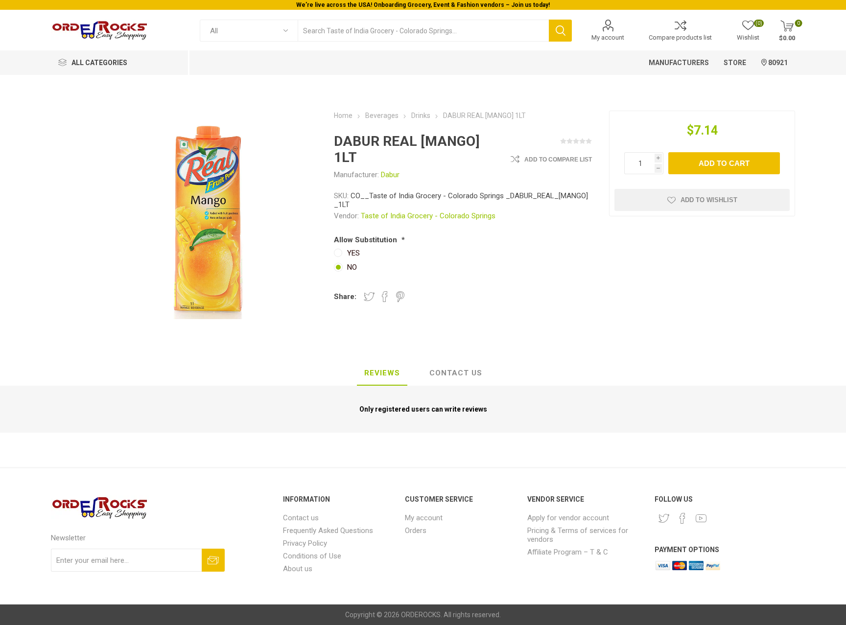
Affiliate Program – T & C (567, 552)
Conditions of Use (312, 556)
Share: (345, 296)
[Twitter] (664, 518)
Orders (415, 530)
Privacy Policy (305, 543)
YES (353, 253)
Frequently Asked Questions (328, 530)
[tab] (382, 373)
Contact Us (455, 373)
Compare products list (680, 37)
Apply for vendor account (568, 517)
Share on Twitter (369, 296)
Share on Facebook (384, 296)
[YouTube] (701, 518)
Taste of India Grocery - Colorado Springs (428, 215)
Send (213, 560)
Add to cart (724, 163)
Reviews (382, 373)
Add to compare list (558, 159)
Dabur (390, 174)
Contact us (301, 517)
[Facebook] (682, 518)
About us (297, 568)
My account (607, 37)
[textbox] (423, 31)
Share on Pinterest (400, 296)
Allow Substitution (366, 239)
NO (352, 267)
